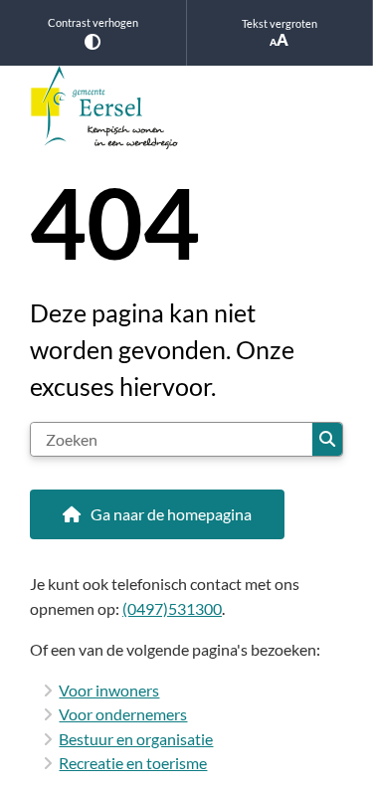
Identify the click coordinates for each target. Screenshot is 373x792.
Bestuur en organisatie (136, 738)
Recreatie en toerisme (133, 762)
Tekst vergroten (279, 23)
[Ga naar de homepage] (186, 107)
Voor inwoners (109, 690)
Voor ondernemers (123, 713)
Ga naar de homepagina (171, 513)
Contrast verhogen (93, 22)
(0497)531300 (172, 608)
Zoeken (327, 439)
